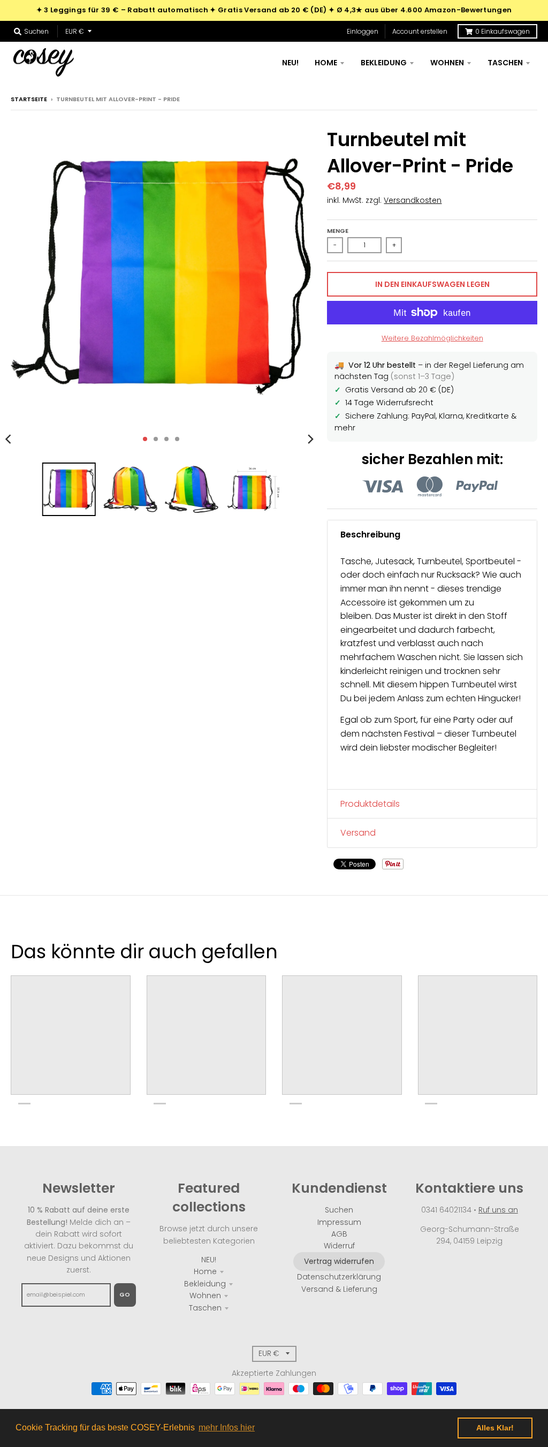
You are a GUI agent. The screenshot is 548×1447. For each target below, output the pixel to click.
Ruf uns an (498, 1209)
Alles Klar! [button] (495, 1427)
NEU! (208, 1259)
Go (125, 1294)
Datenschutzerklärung (339, 1276)
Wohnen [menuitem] (447, 62)
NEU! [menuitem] (290, 62)
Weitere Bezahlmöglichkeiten (432, 338)
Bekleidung (205, 1283)
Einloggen (362, 31)
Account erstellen (419, 31)
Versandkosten (413, 200)
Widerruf (339, 1245)
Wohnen (205, 1295)
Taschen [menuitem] (505, 62)
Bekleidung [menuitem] (384, 62)
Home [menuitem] (326, 62)
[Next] (310, 439)
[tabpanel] (432, 669)
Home (205, 1271)
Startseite (29, 99)
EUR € (74, 31)
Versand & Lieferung (339, 1289)
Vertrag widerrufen (339, 1261)
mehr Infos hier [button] (227, 1427)
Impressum (339, 1222)
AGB (339, 1234)
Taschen (205, 1307)
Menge (337, 230)
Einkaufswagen (502, 31)
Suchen (339, 1209)
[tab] (432, 534)
